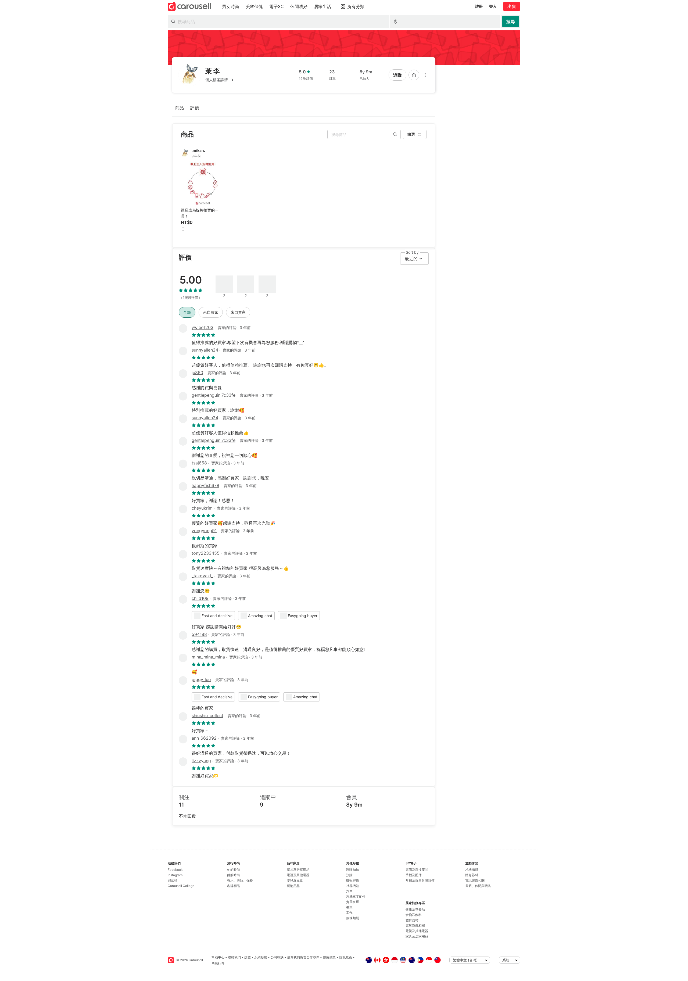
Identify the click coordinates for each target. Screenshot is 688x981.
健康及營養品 (415, 909)
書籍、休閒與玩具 (478, 886)
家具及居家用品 (298, 870)
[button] (220, 80)
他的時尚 (233, 870)
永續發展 (260, 957)
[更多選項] (425, 75)
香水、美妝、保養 (240, 880)
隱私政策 (345, 957)
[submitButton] (510, 21)
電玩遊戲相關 (415, 925)
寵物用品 (293, 886)
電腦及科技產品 (417, 870)
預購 (349, 875)
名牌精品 (233, 886)
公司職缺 (277, 957)
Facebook (175, 870)
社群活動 (352, 886)
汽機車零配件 (356, 896)
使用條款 (329, 957)
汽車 (349, 891)
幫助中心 (218, 957)
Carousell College (181, 886)
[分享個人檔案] (413, 75)
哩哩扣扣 (352, 870)
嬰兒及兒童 (295, 880)
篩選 (411, 134)
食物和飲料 (414, 915)
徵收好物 (352, 880)
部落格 (172, 880)
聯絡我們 (234, 957)
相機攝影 (471, 870)
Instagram (175, 875)
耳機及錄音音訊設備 (420, 880)
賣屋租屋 (352, 902)
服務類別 (352, 918)
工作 (349, 913)
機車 (349, 907)
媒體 (247, 957)
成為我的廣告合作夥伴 (303, 957)
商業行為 (218, 963)
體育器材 (412, 920)
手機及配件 (414, 875)
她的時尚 (233, 875)
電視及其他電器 (298, 875)
